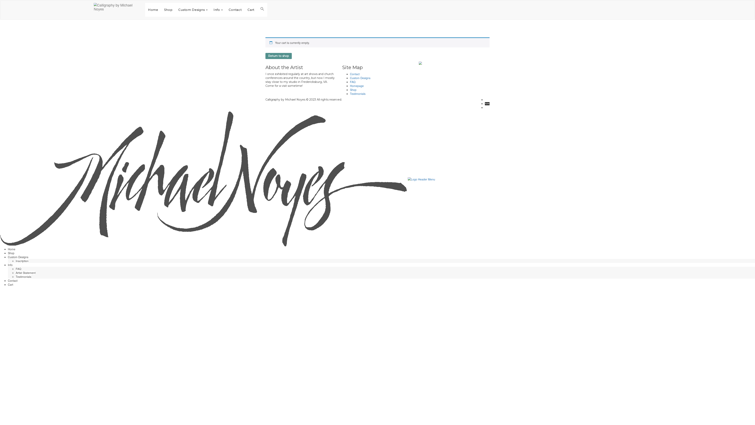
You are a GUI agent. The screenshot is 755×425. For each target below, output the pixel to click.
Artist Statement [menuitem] (26, 273)
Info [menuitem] (10, 265)
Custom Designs (192, 10)
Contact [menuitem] (12, 281)
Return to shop (278, 56)
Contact (235, 10)
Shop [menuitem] (11, 253)
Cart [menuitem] (10, 284)
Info (217, 10)
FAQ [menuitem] (18, 269)
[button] (262, 10)
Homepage (357, 86)
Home (153, 10)
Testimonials (358, 94)
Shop (168, 10)
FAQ (352, 82)
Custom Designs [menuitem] (18, 257)
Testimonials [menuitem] (23, 277)
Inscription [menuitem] (22, 261)
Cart (251, 10)
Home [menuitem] (11, 249)
